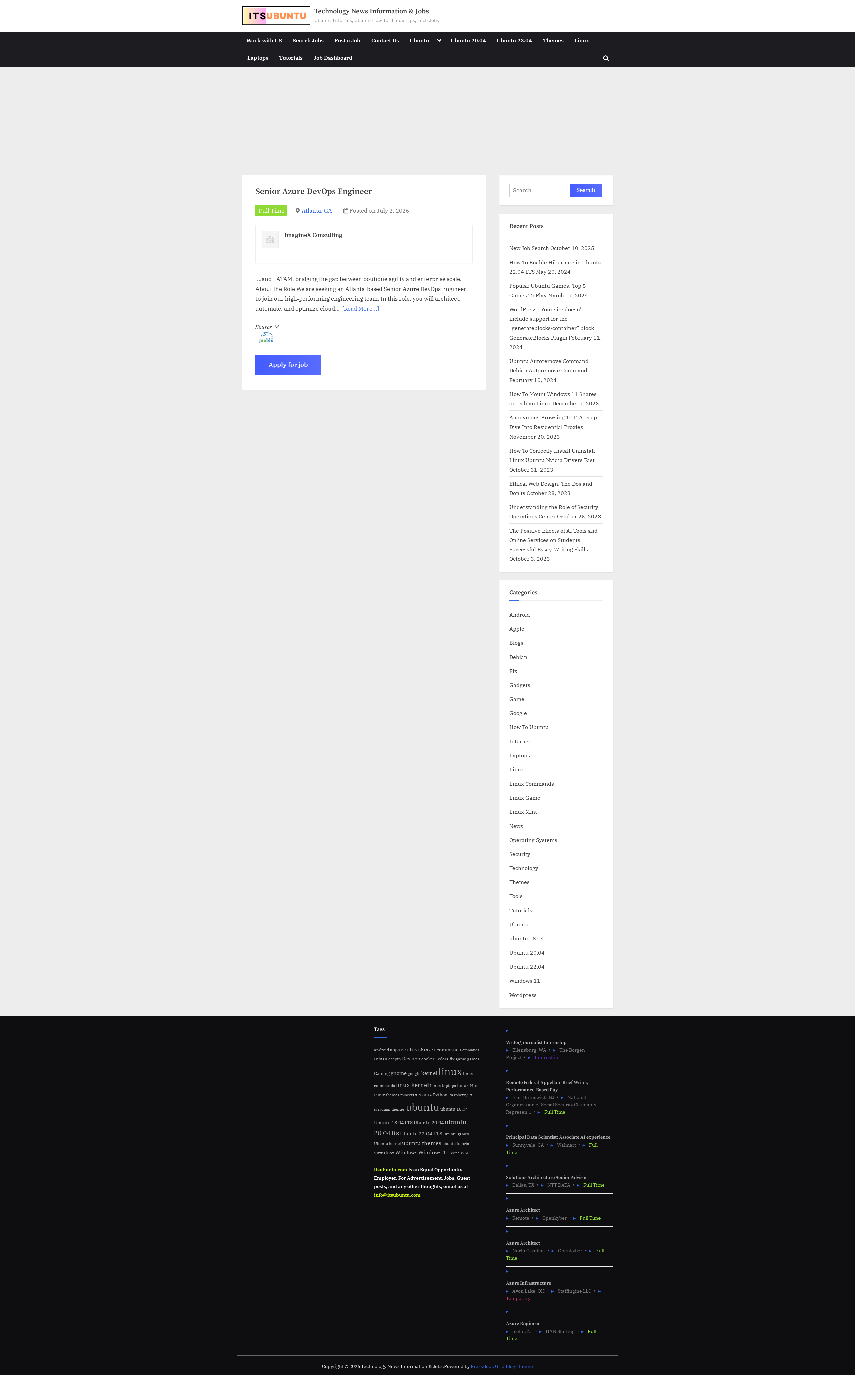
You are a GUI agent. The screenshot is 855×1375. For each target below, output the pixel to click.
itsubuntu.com (390, 1169)
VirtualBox (384, 1152)
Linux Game (524, 797)
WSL (465, 1152)
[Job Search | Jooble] (264, 341)
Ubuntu (419, 40)
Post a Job (347, 40)
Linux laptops (443, 1085)
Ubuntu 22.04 (514, 40)
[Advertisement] (427, 117)
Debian (518, 656)
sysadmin (382, 1109)
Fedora (442, 1058)
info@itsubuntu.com (397, 1195)
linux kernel (412, 1085)
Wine (455, 1153)
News (516, 825)
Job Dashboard (333, 57)
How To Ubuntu (529, 726)
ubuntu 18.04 (526, 938)
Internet (519, 741)
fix (452, 1058)
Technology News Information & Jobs (371, 11)
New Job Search (529, 247)
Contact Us (385, 40)
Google (518, 712)
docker (427, 1058)
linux (450, 1071)
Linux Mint (523, 811)
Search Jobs (308, 40)
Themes (553, 40)
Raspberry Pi (460, 1094)
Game (516, 698)
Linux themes (386, 1094)
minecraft (408, 1095)
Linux (581, 40)
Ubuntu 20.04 (468, 40)
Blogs (516, 642)
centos (409, 1049)
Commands (469, 1050)
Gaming (382, 1073)
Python (440, 1095)
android (381, 1049)
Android (519, 614)
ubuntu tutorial (456, 1143)
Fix (513, 670)
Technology (523, 867)
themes (398, 1109)
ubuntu (422, 1107)
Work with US (264, 40)
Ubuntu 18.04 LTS (393, 1122)
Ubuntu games (456, 1134)
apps (395, 1050)
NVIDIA (425, 1095)
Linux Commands (531, 783)
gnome (399, 1073)
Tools (516, 895)
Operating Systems (533, 839)
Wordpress (523, 994)
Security (519, 853)
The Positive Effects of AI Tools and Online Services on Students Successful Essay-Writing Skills (553, 540)
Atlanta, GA (317, 210)
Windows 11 (524, 980)
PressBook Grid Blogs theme (502, 1366)
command (448, 1049)
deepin (394, 1058)
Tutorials (291, 57)
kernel (429, 1073)
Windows (406, 1152)
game (461, 1058)
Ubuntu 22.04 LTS (421, 1133)
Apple (516, 628)
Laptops (257, 57)
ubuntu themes (421, 1143)
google (414, 1073)
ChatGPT (427, 1049)
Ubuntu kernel (387, 1143)
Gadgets (519, 684)
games (473, 1058)
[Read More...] (360, 308)
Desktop (411, 1058)
